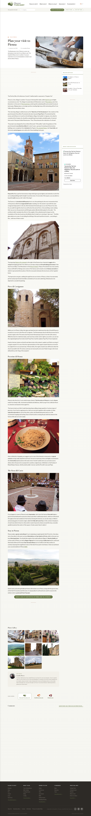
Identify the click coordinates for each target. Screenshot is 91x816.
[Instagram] (78, 809)
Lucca (9, 795)
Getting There (73, 788)
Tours (55, 791)
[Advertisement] (45, 26)
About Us (10, 808)
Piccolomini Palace (42, 128)
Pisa (9, 791)
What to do (43, 4)
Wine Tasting (26, 790)
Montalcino (49, 102)
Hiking (24, 793)
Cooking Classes (26, 791)
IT (82, 3)
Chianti (9, 793)
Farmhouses (41, 790)
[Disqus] (45, 726)
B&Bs (40, 795)
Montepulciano (25, 104)
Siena (9, 790)
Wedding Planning (42, 799)
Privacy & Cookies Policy (37, 808)
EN (80, 3)
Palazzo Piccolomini (20, 262)
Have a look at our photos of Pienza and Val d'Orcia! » (33, 596)
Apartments (41, 793)
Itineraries (62, 4)
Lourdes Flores (26, 48)
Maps (55, 788)
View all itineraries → (58, 794)
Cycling (24, 795)
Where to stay (52, 4)
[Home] (8, 37)
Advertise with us (16, 808)
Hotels (40, 788)
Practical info (71, 4)
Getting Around (73, 790)
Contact (23, 808)
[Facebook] (75, 809)
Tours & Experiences (27, 788)
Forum (36, 682)
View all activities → (27, 798)
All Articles (29, 808)
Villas (40, 791)
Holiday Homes (42, 797)
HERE (25, 547)
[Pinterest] (81, 809)
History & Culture (73, 795)
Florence (9, 788)
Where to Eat (72, 793)
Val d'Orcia (48, 100)
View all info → (73, 798)
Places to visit (33, 4)
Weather (72, 791)
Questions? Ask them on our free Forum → (71, 705)
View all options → (42, 801)
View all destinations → (12, 799)
